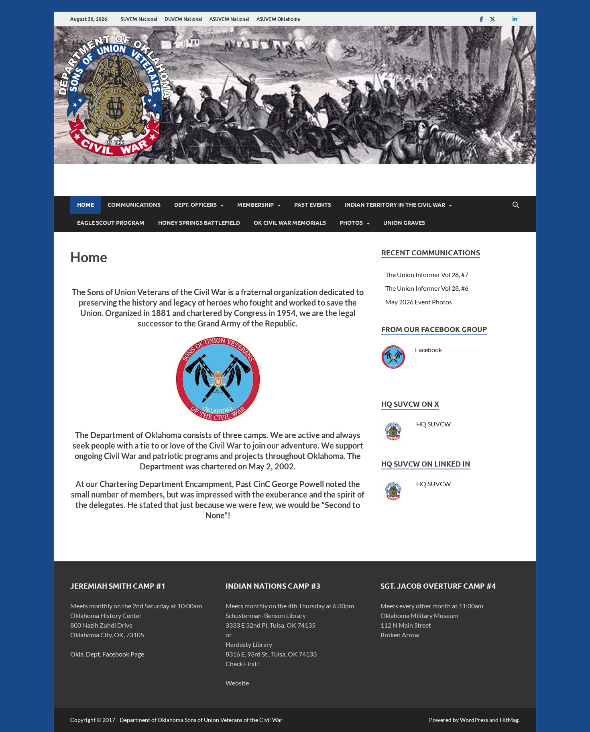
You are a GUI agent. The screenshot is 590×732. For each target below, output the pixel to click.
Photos (351, 223)
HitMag (509, 719)
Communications (134, 205)
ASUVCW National (229, 19)
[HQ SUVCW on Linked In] (515, 19)
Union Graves (404, 223)
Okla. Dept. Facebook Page (107, 654)
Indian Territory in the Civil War (395, 205)
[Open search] (516, 205)
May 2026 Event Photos (418, 302)
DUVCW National (183, 19)
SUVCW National (139, 19)
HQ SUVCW (433, 424)
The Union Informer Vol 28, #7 (426, 274)
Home (85, 205)
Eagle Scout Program (110, 223)
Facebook (428, 349)
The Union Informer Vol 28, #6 (426, 288)
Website (237, 683)
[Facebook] (481, 19)
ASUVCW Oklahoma (278, 19)
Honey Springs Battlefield (199, 223)
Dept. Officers (195, 205)
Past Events (312, 205)
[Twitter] (492, 19)
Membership (255, 205)
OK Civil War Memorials (290, 223)
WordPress (474, 719)
